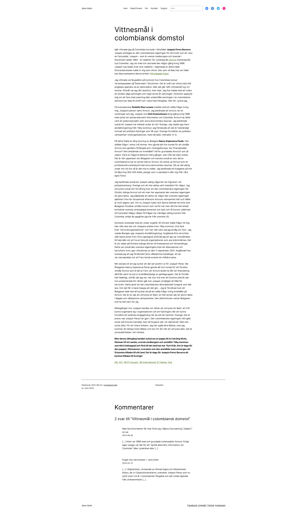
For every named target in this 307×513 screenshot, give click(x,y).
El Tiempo (162, 362)
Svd (170, 362)
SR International (147, 362)
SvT (121, 362)
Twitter (211, 505)
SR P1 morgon (131, 362)
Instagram (220, 505)
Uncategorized (110, 385)
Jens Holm (87, 8)
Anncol (172, 60)
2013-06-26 (127, 435)
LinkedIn (202, 505)
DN (116, 362)
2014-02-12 (127, 463)
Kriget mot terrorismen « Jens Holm (140, 460)
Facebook (192, 505)
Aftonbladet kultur (159, 73)
